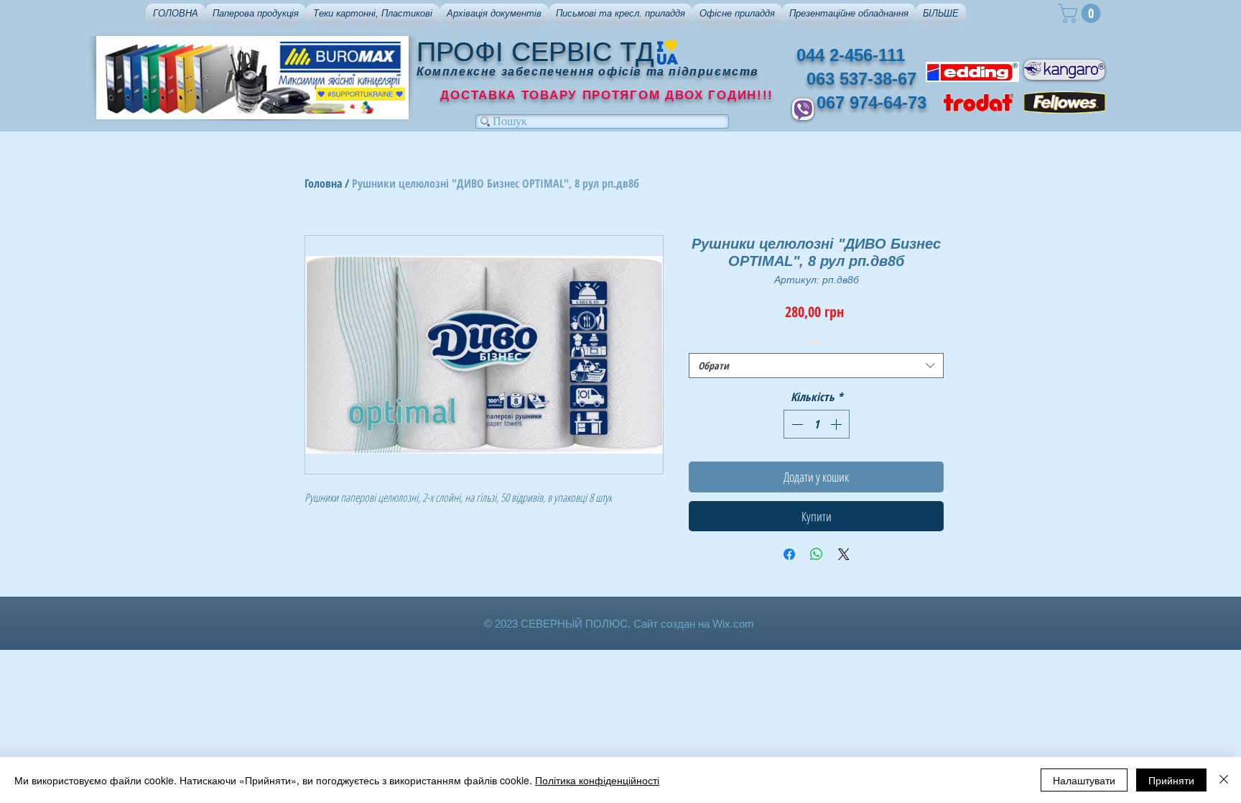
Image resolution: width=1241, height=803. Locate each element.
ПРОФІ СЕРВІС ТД (535, 52)
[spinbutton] (816, 424)
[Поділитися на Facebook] (789, 554)
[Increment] (837, 424)
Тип (816, 341)
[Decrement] (796, 424)
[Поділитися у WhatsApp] (816, 554)
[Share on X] (843, 554)
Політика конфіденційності (597, 780)
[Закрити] (1223, 779)
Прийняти (1171, 780)
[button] (255, 14)
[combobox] (816, 365)
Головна (323, 183)
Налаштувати (1084, 780)
